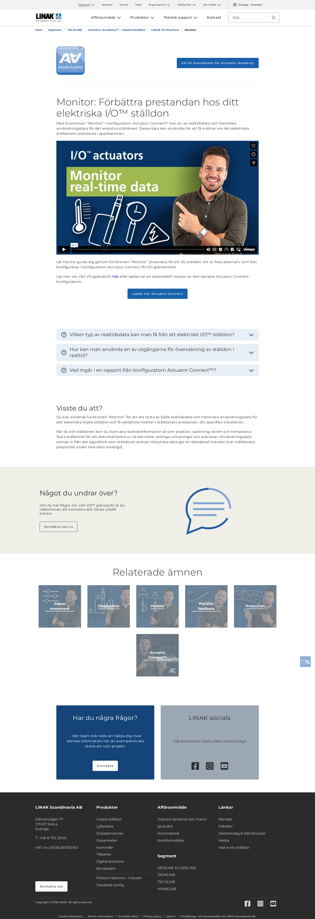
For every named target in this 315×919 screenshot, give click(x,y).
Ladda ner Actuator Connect (157, 294)
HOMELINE (167, 889)
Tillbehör (103, 854)
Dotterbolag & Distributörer (242, 833)
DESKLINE (166, 875)
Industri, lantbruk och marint (182, 819)
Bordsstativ (106, 869)
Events (124, 4)
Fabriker (226, 826)
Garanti (171, 916)
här (115, 276)
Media (224, 840)
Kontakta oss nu (58, 527)
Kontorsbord (168, 833)
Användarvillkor (128, 916)
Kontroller (104, 848)
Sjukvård (165, 826)
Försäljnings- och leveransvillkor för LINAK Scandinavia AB (217, 916)
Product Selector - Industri (119, 878)
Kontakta (105, 766)
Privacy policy (152, 916)
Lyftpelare (104, 826)
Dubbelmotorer (109, 833)
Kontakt (225, 819)
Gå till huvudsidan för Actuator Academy (217, 63)
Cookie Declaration (70, 916)
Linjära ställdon (109, 819)
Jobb (138, 4)
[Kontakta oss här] (305, 661)
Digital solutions (110, 861)
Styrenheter (106, 840)
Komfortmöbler (171, 840)
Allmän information (100, 916)
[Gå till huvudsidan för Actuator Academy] (70, 60)
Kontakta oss (51, 886)
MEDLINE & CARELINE (177, 868)
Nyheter (107, 4)
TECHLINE (166, 882)
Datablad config (110, 885)
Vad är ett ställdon (234, 848)
